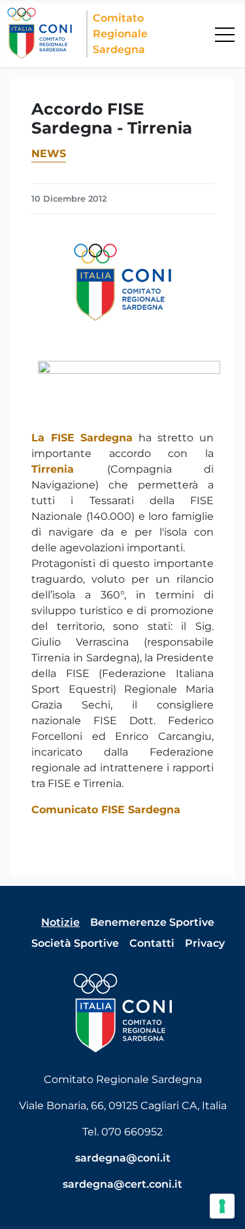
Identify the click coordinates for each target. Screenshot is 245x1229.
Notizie (60, 922)
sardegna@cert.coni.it (122, 1184)
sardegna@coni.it (123, 1158)
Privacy (205, 943)
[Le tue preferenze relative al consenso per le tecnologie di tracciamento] (222, 1206)
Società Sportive (75, 943)
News (48, 153)
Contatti (151, 943)
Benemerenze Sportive (152, 922)
